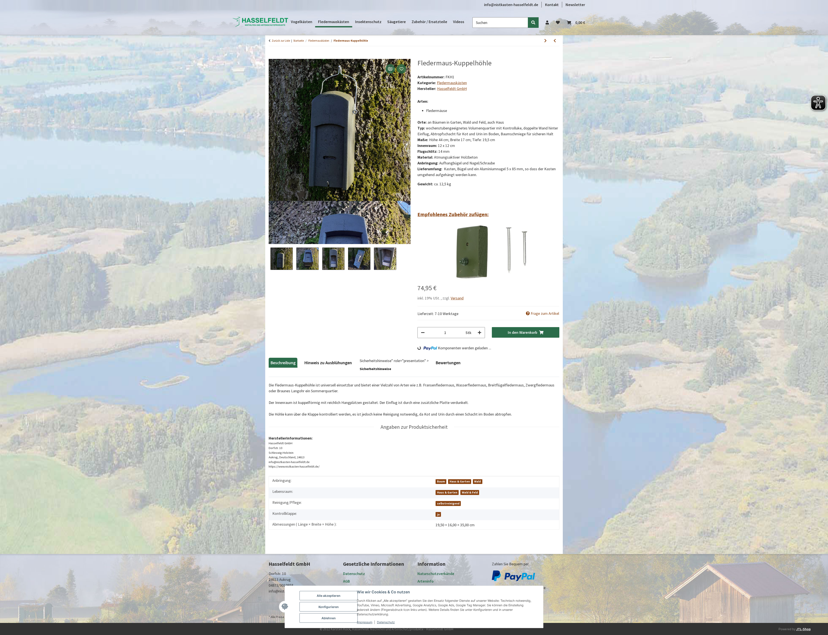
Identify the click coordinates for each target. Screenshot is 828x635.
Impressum (364, 622)
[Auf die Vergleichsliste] (390, 69)
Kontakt (552, 4)
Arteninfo (425, 581)
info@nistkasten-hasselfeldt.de (511, 4)
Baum (441, 481)
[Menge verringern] (423, 332)
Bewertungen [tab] (448, 362)
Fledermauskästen (452, 82)
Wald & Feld (470, 492)
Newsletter (575, 4)
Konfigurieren (328, 607)
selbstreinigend (448, 503)
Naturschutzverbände (435, 573)
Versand (457, 298)
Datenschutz (386, 622)
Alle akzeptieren (328, 595)
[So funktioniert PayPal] (513, 575)
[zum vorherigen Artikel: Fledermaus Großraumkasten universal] (554, 40)
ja (438, 514)
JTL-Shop (803, 629)
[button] (547, 22)
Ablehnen (328, 618)
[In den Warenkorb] (272, 56)
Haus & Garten (460, 481)
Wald (477, 481)
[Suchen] (533, 22)
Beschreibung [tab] (283, 362)
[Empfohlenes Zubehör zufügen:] (488, 252)
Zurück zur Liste (281, 41)
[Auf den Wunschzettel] (401, 69)
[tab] (328, 364)
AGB (346, 581)
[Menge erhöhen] (479, 332)
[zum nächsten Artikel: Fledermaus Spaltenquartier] (545, 40)
